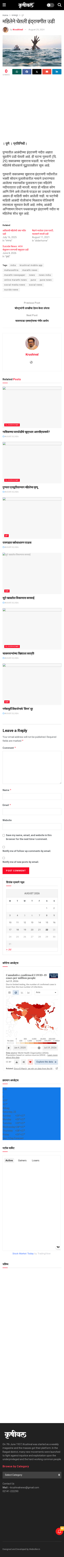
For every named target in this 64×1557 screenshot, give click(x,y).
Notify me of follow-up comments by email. (27, 851)
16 (54, 922)
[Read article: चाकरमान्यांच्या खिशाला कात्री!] (32, 629)
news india (45, 275)
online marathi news (15, 280)
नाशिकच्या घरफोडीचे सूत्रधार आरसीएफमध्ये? (26, 432)
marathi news (29, 270)
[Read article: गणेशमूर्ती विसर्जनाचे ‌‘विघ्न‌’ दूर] (32, 684)
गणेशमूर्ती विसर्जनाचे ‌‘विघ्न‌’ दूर (18, 709)
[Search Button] (59, 5)
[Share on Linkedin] (56, 71)
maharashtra (11, 270)
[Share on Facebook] (27, 71)
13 (32, 922)
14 (39, 922)
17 (10, 929)
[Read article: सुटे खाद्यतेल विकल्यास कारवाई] (32, 573)
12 (25, 922)
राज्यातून (15, 15)
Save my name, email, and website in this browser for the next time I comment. (29, 837)
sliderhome (12, 425)
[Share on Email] (47, 71)
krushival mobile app (31, 265)
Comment (9, 747)
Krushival (18, 29)
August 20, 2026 (11, 436)
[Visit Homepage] (26, 5)
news (32, 275)
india (13, 265)
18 (17, 929)
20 (32, 929)
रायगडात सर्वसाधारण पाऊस (17, 542)
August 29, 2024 (36, 29)
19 (25, 929)
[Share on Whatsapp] (17, 71)
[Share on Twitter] (36, 71)
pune (33, 280)
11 (17, 922)
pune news (46, 280)
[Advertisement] (32, 109)
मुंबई (7, 591)
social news (35, 285)
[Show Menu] (4, 5)
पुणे (23, 15)
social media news (14, 285)
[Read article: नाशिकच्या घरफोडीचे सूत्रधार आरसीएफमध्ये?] (32, 407)
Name (7, 790)
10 (10, 922)
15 (47, 922)
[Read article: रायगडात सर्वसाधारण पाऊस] (32, 518)
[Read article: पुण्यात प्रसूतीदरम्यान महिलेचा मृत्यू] (32, 462)
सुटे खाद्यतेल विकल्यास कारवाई (18, 598)
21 (39, 929)
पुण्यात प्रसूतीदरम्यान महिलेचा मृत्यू (20, 487)
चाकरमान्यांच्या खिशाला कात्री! (18, 653)
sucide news (11, 290)
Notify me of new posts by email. (21, 862)
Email (7, 805)
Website (7, 820)
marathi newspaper (14, 275)
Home (5, 15)
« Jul (8, 949)
